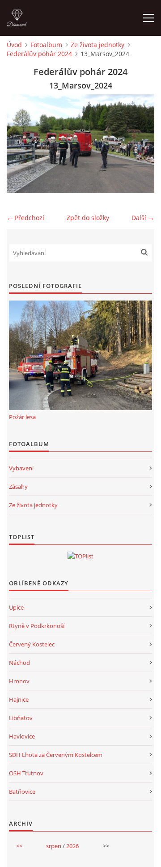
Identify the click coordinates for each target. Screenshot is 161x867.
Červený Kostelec (32, 644)
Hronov (19, 681)
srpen (53, 846)
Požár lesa (22, 417)
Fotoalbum (46, 44)
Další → (142, 217)
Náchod (19, 663)
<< (19, 846)
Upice (16, 607)
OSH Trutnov (26, 773)
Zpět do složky (88, 217)
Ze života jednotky (97, 44)
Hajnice (19, 699)
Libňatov (21, 718)
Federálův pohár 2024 (39, 53)
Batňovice (22, 791)
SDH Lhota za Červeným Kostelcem (55, 755)
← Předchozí (25, 217)
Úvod (14, 44)
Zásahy (18, 486)
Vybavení (21, 468)
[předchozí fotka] (21, 143)
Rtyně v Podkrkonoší (36, 626)
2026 (72, 846)
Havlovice (22, 736)
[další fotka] (140, 143)
